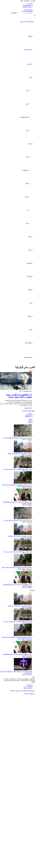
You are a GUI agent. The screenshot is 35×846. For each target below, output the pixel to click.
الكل (27, 90)
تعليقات (30, 422)
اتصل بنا (30, 3)
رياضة (30, 249)
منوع (27, 223)
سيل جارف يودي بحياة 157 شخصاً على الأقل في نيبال (17, 437)
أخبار (30, 77)
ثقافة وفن (29, 263)
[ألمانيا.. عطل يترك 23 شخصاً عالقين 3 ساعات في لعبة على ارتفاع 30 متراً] (23, 670)
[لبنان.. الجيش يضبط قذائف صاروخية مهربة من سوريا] (23, 467)
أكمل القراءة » (28, 408)
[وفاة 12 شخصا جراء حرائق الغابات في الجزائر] (23, 452)
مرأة (30, 303)
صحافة (30, 236)
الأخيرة (30, 421)
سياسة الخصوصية (27, 6)
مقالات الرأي (28, 342)
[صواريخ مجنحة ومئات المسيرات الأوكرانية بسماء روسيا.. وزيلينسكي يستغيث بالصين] (23, 483)
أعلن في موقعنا (27, 688)
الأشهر (30, 419)
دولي (27, 130)
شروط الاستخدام (27, 5)
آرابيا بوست (29, 391)
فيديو (30, 329)
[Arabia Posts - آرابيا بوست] (27, 21)
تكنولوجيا (29, 276)
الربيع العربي (25, 170)
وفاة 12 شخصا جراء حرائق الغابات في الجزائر (19, 453)
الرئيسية (29, 64)
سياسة (26, 196)
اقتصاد (30, 289)
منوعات (30, 316)
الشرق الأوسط (24, 117)
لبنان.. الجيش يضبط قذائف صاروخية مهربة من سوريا (18, 469)
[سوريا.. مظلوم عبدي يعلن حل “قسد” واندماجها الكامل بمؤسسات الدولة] (23, 500)
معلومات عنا (28, 686)
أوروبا (26, 103)
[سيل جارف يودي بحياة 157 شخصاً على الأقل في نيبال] (23, 436)
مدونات (30, 143)
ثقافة (27, 183)
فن (27, 210)
